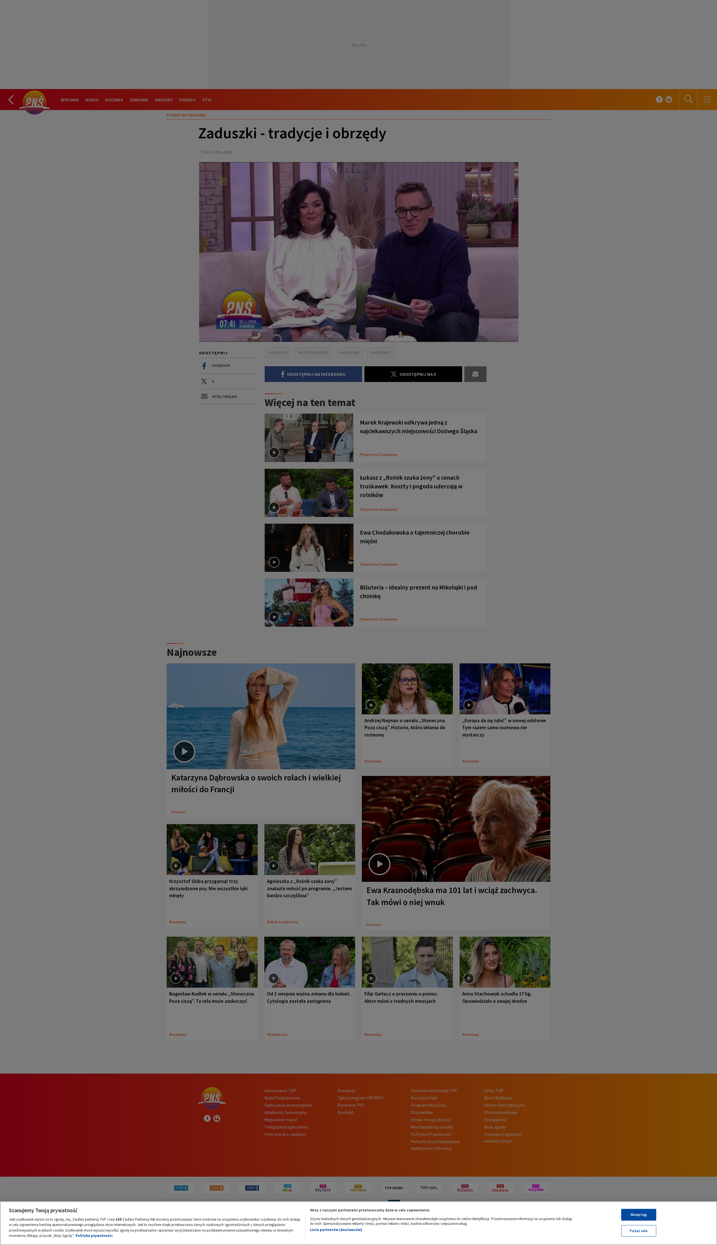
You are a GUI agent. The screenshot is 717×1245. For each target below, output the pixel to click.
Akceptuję (638, 1214)
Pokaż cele (639, 1230)
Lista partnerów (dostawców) (336, 1229)
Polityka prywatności (94, 1235)
